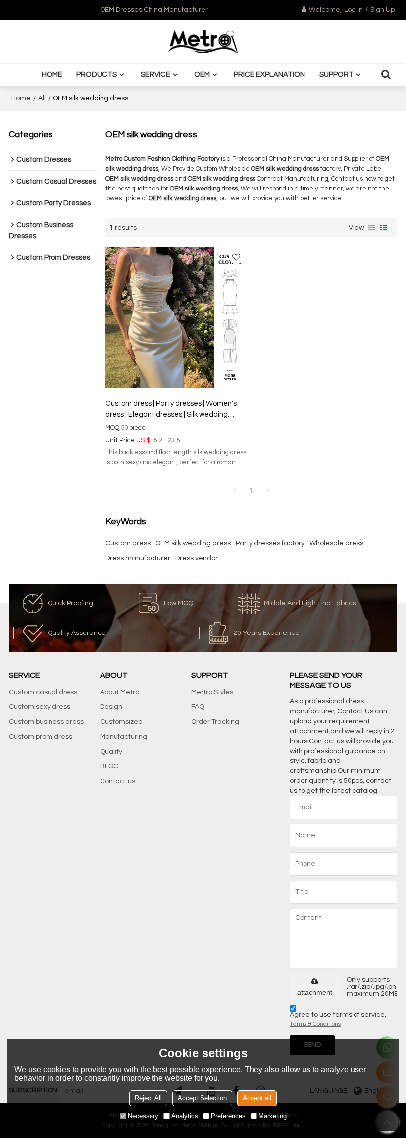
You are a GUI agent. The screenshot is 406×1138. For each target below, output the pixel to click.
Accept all (257, 1098)
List (372, 228)
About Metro (119, 692)
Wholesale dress (336, 543)
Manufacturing (123, 736)
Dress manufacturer (137, 558)
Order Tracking (215, 721)
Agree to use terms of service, (338, 1019)
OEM (202, 74)
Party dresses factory (270, 543)
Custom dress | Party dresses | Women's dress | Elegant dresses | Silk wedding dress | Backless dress (171, 410)
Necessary (143, 1116)
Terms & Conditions (315, 1024)
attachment (314, 992)
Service (155, 74)
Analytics (184, 1116)
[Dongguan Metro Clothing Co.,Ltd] (203, 42)
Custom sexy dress (39, 706)
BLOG (109, 766)
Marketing (272, 1116)
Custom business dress (46, 721)
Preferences (228, 1116)
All (42, 98)
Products (96, 74)
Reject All (148, 1098)
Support (336, 74)
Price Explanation (269, 74)
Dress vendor (196, 558)
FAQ (197, 706)
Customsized (121, 721)
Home (52, 74)
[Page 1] (234, 490)
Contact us (117, 781)
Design (111, 706)
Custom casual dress (43, 692)
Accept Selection (202, 1098)
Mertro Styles (212, 692)
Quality (111, 751)
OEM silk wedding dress (193, 543)
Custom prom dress (40, 736)
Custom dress (128, 543)
